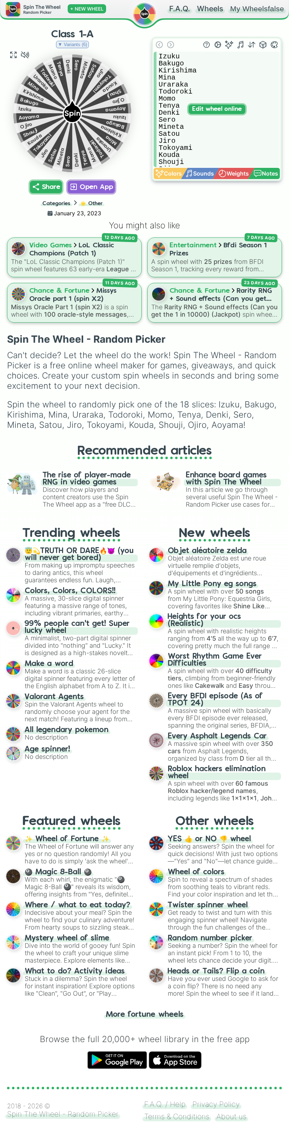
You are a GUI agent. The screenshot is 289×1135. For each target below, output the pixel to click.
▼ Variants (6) (72, 44)
